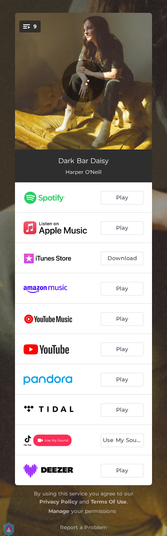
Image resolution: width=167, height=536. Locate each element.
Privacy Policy (58, 501)
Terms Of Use (109, 501)
